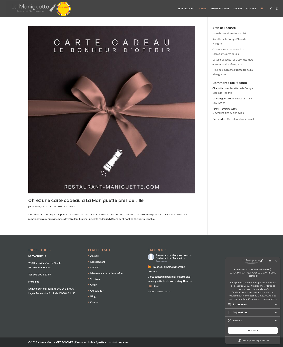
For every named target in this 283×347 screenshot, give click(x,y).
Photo (156, 286)
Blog (93, 296)
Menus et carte (220, 8)
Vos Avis (251, 8)
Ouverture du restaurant (240, 118)
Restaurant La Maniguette (170, 255)
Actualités (69, 206)
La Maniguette (39, 206)
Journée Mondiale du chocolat (229, 33)
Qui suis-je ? (97, 290)
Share (167, 292)
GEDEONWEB (64, 342)
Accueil (94, 255)
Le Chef (238, 8)
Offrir (93, 284)
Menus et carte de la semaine (106, 273)
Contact (94, 302)
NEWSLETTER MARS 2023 (228, 113)
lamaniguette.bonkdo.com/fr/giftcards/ (170, 281)
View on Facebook (155, 292)
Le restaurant (186, 8)
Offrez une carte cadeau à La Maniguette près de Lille (86, 200)
